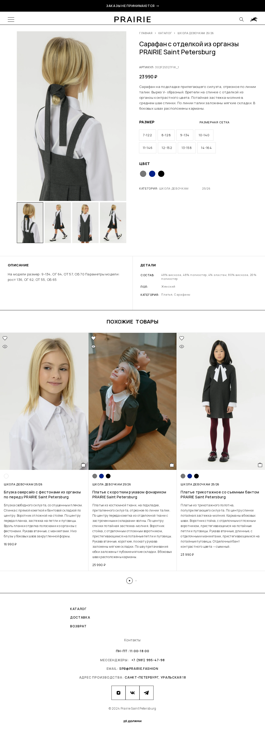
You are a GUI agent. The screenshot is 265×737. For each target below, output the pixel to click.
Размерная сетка (215, 122)
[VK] (132, 693)
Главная (146, 33)
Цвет (144, 163)
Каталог (165, 33)
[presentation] (44, 521)
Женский (168, 286)
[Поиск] (241, 19)
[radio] (147, 135)
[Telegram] (146, 693)
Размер (147, 121)
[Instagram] (119, 693)
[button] (129, 580)
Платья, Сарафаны (175, 294)
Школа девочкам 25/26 (196, 33)
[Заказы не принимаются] (253, 19)
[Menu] (11, 19)
